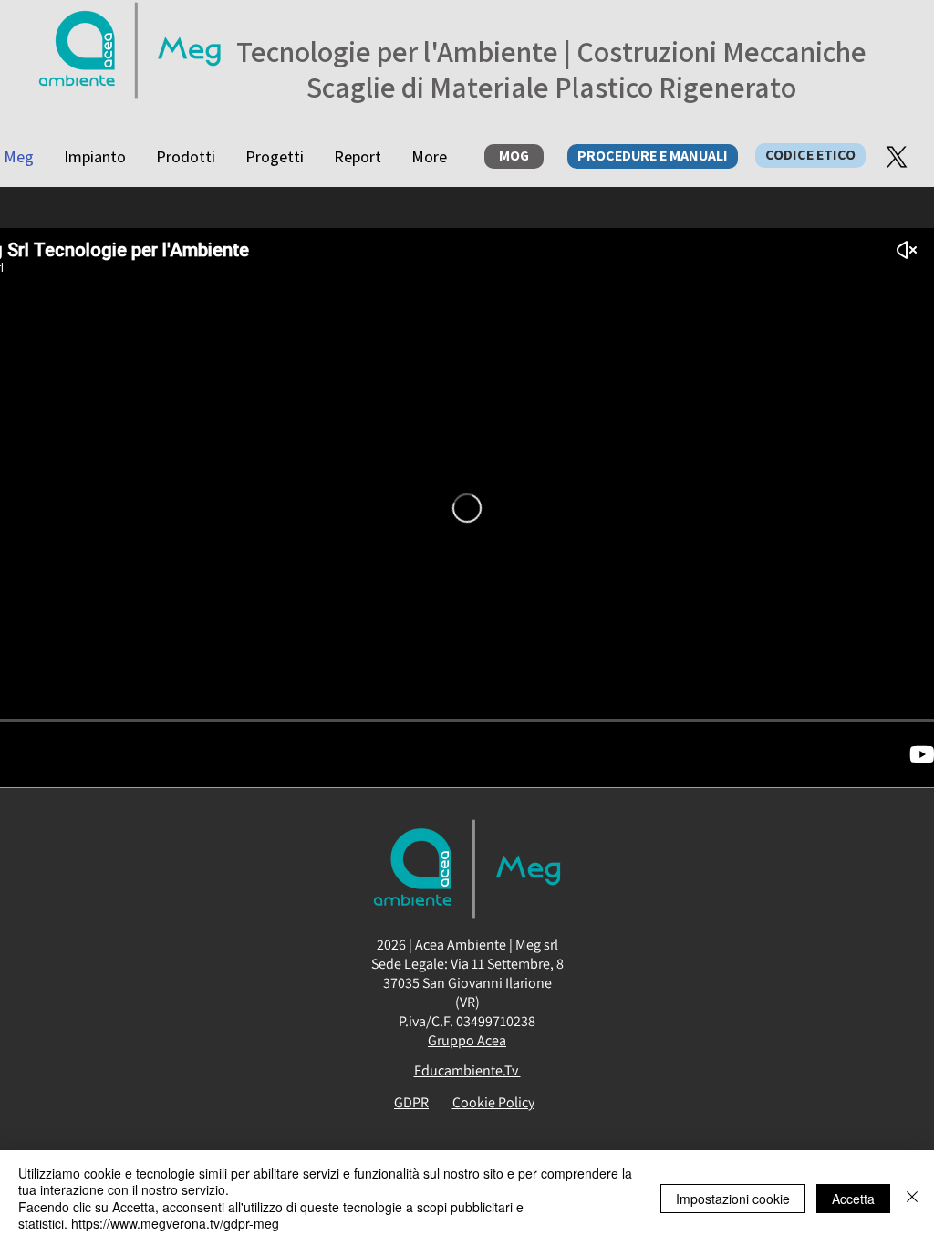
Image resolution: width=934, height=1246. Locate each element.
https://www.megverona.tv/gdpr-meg (175, 1223)
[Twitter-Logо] (896, 157)
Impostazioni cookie (733, 1198)
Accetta (853, 1198)
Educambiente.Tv (467, 1070)
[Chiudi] (912, 1198)
